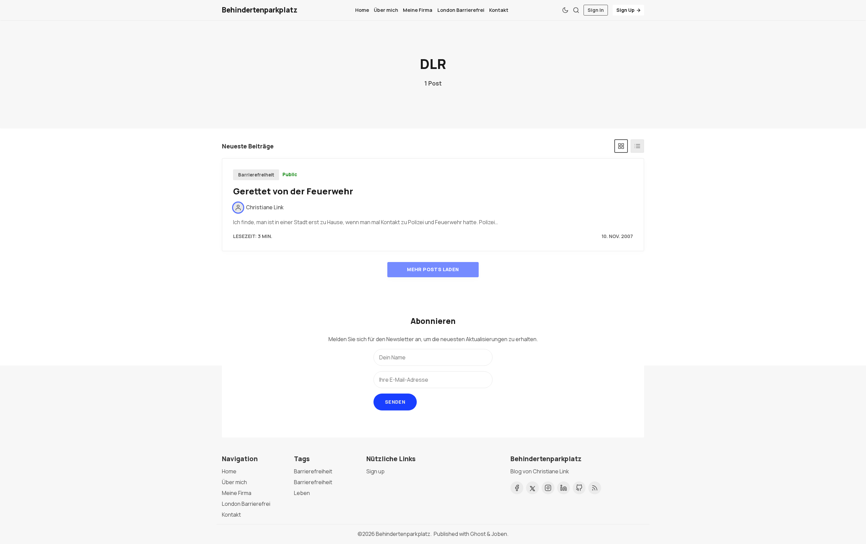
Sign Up (625, 10)
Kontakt (498, 10)
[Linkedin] (563, 487)
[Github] (579, 487)
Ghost (478, 534)
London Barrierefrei (460, 10)
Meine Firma (417, 10)
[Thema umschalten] (565, 10)
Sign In (596, 10)
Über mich (386, 10)
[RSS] (594, 487)
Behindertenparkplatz (403, 534)
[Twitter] (532, 487)
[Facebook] (516, 487)
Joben (499, 534)
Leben (302, 493)
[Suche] (576, 10)
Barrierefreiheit (256, 175)
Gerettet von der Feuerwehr (293, 191)
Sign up (375, 471)
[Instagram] (548, 487)
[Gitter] (621, 146)
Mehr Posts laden (433, 269)
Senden (395, 402)
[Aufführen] (637, 146)
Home (362, 10)
